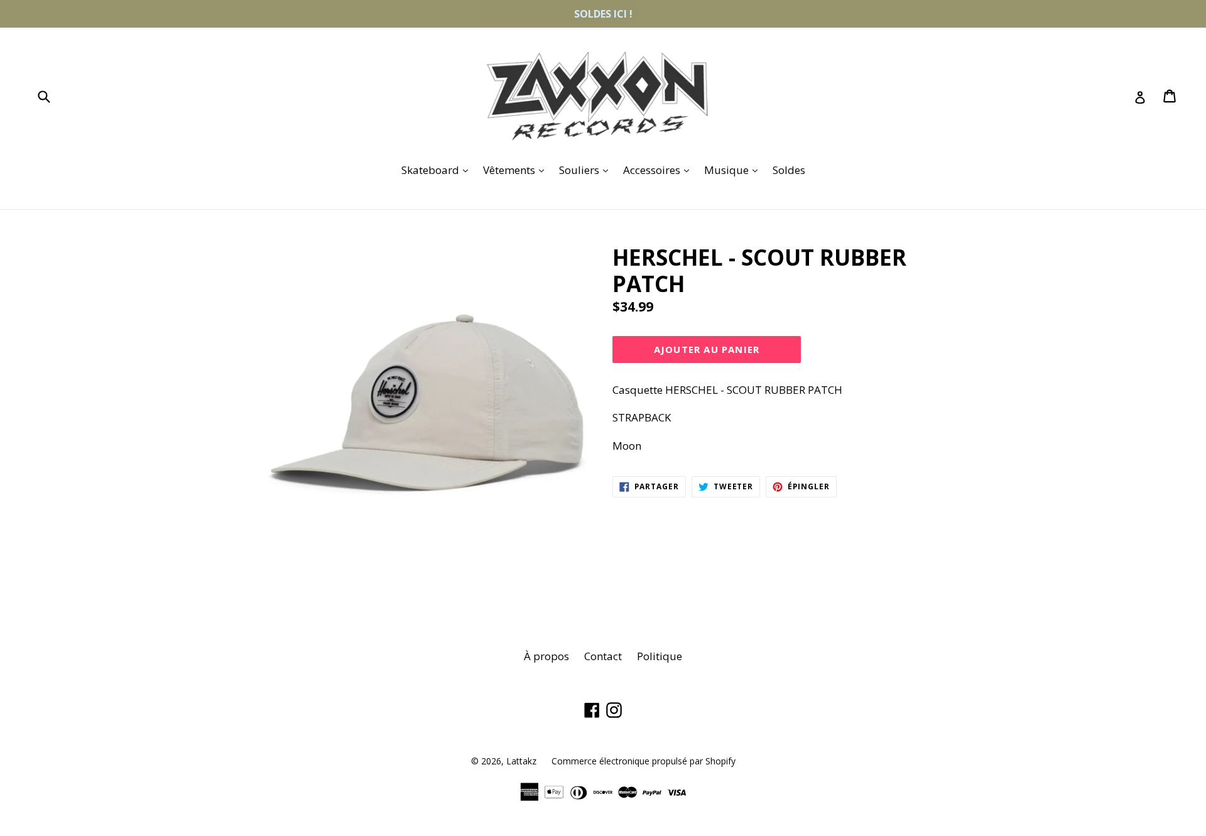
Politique (659, 656)
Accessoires (659, 169)
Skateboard (437, 169)
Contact (603, 656)
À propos (546, 656)
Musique (734, 169)
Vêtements (516, 169)
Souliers (586, 169)
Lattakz (521, 761)
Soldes (789, 170)
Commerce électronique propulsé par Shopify (643, 761)
